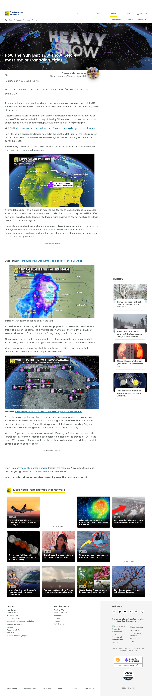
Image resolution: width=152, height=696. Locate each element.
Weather (19, 20)
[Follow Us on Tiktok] (131, 612)
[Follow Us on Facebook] (114, 612)
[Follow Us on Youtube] (125, 612)
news (11, 20)
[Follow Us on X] (142, 612)
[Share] (6, 75)
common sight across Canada (31, 468)
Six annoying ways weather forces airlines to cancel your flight (50, 260)
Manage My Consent (15, 624)
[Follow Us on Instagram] (119, 612)
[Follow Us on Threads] (136, 612)
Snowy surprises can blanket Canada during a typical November (48, 411)
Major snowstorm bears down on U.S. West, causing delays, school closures (55, 128)
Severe (27, 20)
